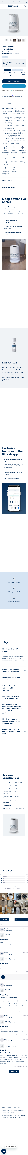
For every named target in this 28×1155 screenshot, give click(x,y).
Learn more (4, 92)
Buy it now (14, 86)
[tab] (14, 211)
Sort (14, 925)
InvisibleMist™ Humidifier (10, 936)
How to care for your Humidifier (12, 143)
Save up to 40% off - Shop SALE (14, 1)
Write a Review (23, 919)
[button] (10, 54)
